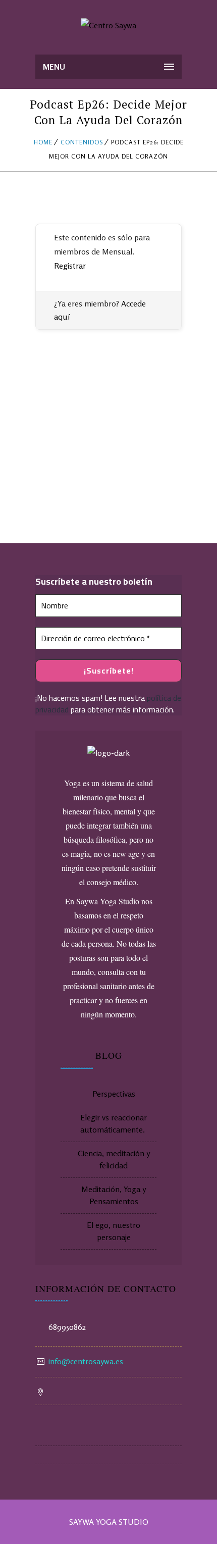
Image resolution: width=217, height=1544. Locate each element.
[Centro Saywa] (108, 25)
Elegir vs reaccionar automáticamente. (113, 1123)
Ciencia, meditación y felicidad (114, 1159)
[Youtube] (108, 1437)
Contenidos (82, 142)
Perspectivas (113, 1094)
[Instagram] (108, 1455)
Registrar (70, 266)
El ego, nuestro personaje (113, 1231)
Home (43, 142)
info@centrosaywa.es (85, 1361)
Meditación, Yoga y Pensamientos (113, 1195)
